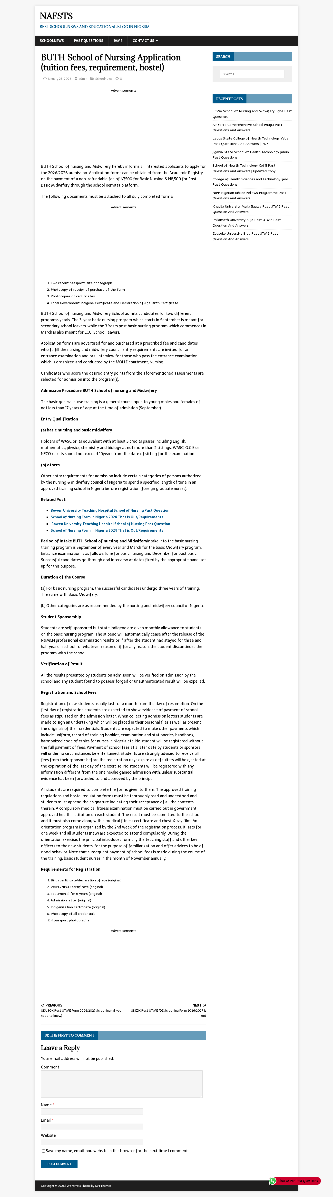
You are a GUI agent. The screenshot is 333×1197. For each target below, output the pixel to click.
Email (46, 1120)
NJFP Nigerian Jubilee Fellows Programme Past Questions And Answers (249, 195)
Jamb (118, 40)
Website (48, 1135)
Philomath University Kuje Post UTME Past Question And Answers (247, 222)
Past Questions (88, 40)
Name (47, 1105)
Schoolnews (52, 40)
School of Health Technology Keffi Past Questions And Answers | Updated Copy (244, 168)
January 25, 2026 (59, 78)
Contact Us (143, 40)
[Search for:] (252, 74)
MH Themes (103, 1185)
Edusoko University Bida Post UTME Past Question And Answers (245, 236)
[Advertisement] (123, 127)
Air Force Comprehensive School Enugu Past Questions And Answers (247, 127)
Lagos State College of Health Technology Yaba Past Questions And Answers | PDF (250, 141)
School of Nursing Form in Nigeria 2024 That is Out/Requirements (107, 517)
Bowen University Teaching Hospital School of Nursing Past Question (110, 510)
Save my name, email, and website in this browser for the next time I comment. (117, 1150)
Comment (50, 1067)
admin (82, 78)
